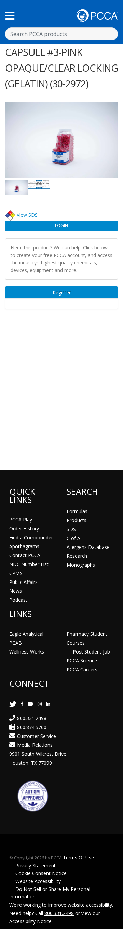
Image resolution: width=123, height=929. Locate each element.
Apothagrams (24, 546)
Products (76, 520)
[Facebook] (22, 704)
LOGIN (61, 225)
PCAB (15, 642)
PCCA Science (82, 660)
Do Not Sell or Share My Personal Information (49, 893)
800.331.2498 (31, 718)
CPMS (16, 573)
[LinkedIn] (48, 704)
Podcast (18, 600)
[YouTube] (30, 704)
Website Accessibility (38, 881)
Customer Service (36, 736)
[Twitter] (12, 704)
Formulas (77, 511)
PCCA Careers (82, 669)
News (15, 591)
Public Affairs (23, 582)
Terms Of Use (78, 857)
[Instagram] (40, 704)
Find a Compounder (31, 537)
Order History (24, 528)
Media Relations (35, 745)
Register (62, 292)
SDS (71, 529)
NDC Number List (29, 564)
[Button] (10, 16)
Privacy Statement (35, 865)
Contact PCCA (24, 555)
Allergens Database (88, 547)
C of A (73, 538)
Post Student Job (91, 651)
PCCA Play (20, 519)
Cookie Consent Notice (41, 873)
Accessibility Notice (30, 921)
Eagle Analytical (26, 634)
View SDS (27, 214)
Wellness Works (26, 651)
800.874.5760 (31, 727)
